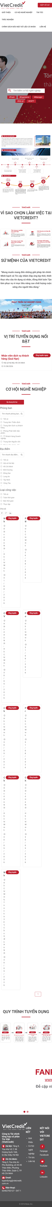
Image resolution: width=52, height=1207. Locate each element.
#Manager (38, 97)
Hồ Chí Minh (20, 363)
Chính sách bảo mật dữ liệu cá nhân (19, 27)
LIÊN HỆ (43, 27)
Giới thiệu (6, 12)
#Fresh (12, 97)
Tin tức (39, 12)
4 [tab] (30, 317)
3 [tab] (27, 317)
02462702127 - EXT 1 (11, 1191)
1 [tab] (21, 317)
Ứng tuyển (12, 518)
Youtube (43, 1166)
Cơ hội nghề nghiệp (23, 12)
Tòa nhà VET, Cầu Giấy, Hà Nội (4, 928)
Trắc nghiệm (8, 20)
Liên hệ (31, 1161)
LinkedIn (43, 1177)
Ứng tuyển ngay (42, 355)
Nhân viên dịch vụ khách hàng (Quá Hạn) (15, 357)
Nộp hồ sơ (44, 5)
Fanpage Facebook (44, 1153)
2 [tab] (24, 317)
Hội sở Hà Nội (9, 363)
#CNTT (31, 101)
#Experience (24, 97)
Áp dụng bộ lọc (12, 402)
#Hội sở (20, 101)
